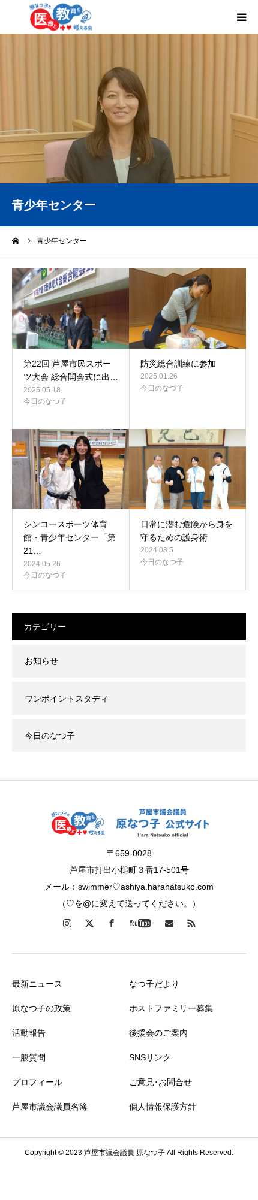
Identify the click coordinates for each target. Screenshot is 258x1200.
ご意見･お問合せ (160, 1082)
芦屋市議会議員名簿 (50, 1106)
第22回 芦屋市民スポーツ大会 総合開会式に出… (70, 370)
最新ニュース (37, 984)
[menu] (241, 17)
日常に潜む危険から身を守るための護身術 (186, 530)
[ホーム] (16, 240)
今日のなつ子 (45, 401)
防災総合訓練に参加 (178, 363)
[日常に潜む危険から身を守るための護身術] (187, 469)
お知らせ (41, 661)
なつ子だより (154, 984)
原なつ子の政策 (41, 1008)
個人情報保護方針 (162, 1106)
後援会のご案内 (158, 1033)
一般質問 (29, 1057)
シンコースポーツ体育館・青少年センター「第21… (69, 537)
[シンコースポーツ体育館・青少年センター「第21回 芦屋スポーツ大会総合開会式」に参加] (70, 469)
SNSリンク (150, 1057)
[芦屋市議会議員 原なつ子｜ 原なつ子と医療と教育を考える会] (60, 17)
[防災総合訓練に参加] (187, 308)
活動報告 (29, 1033)
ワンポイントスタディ (67, 698)
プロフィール (37, 1082)
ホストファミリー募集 (171, 1008)
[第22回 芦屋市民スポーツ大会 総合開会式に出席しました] (70, 308)
